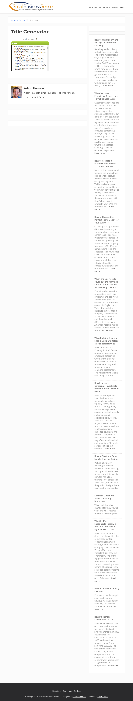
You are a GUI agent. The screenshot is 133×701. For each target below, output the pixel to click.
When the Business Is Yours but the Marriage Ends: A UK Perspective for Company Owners (106, 283)
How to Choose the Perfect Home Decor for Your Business (106, 220)
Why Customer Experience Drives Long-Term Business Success (106, 96)
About (108, 7)
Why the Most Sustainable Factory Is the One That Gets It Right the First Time (105, 525)
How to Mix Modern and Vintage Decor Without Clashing (106, 42)
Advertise (114, 7)
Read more (107, 85)
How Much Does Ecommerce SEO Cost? (105, 618)
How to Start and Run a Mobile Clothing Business (106, 457)
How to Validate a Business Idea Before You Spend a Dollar (105, 163)
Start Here (102, 7)
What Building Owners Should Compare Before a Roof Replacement (106, 341)
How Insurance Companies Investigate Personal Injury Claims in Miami (106, 387)
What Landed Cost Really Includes (106, 590)
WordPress (103, 696)
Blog (95, 7)
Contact (121, 7)
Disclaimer (56, 691)
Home (91, 7)
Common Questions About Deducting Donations (104, 498)
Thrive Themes (79, 696)
